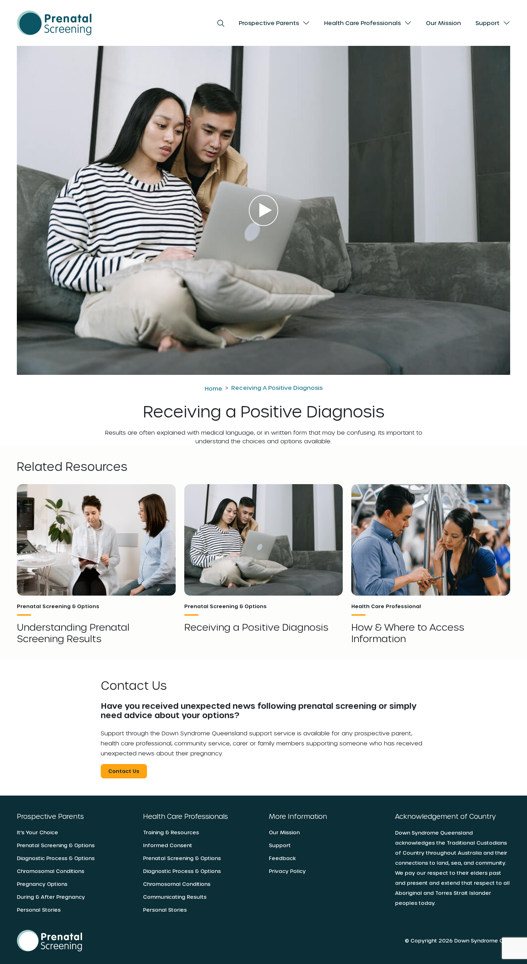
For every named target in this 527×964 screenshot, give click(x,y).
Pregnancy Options (42, 884)
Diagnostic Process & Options (56, 858)
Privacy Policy (287, 871)
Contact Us (123, 771)
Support (487, 22)
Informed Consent (167, 845)
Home (213, 388)
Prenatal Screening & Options (56, 845)
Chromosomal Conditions (50, 871)
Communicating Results (174, 897)
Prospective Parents (269, 22)
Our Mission (443, 22)
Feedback (282, 858)
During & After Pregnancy (51, 897)
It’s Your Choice (37, 832)
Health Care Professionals (362, 22)
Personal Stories (39, 910)
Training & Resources (171, 832)
